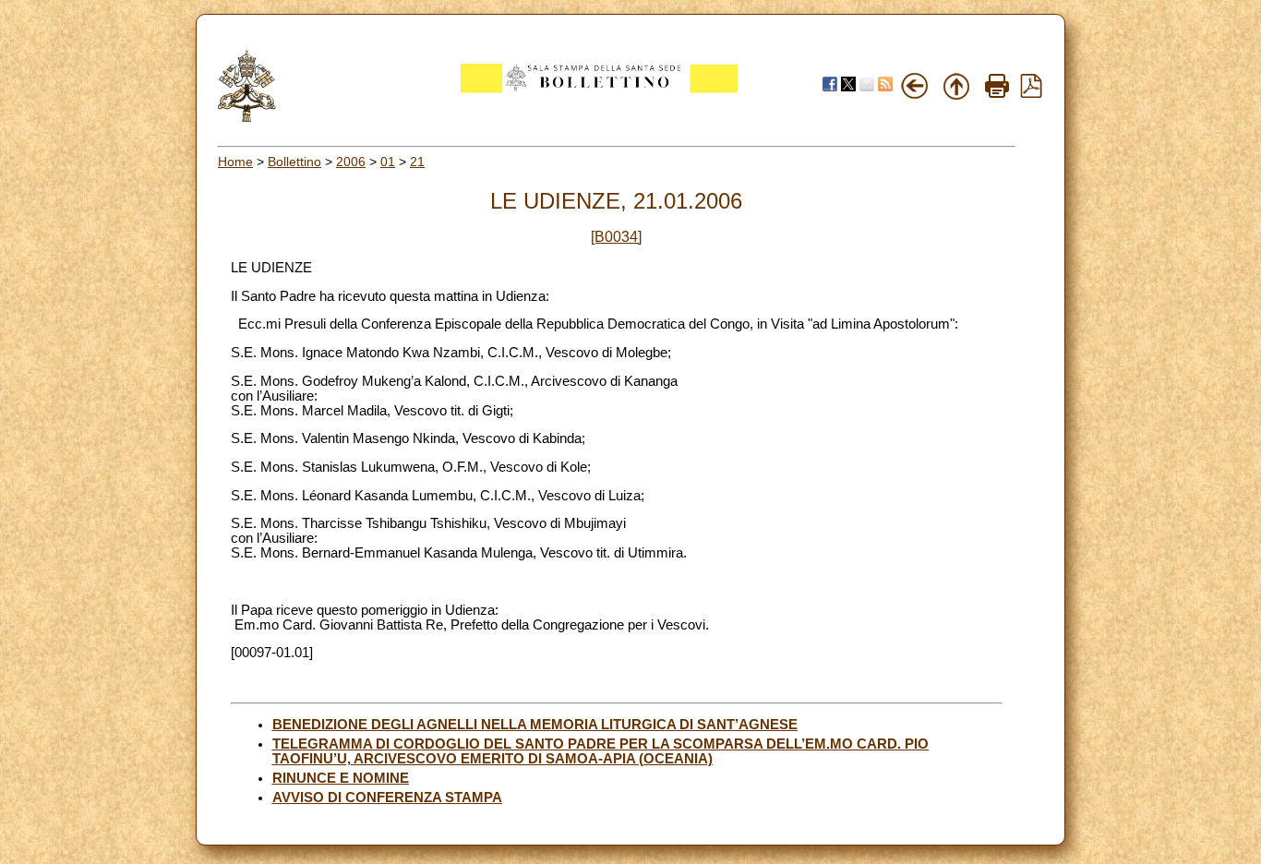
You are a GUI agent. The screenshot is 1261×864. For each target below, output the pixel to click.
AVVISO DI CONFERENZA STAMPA (387, 797)
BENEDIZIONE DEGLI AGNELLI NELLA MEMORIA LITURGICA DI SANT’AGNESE (535, 724)
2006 (351, 161)
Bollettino (294, 161)
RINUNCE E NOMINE (340, 778)
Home (235, 161)
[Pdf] (1031, 93)
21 (417, 161)
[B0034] (616, 237)
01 (387, 161)
